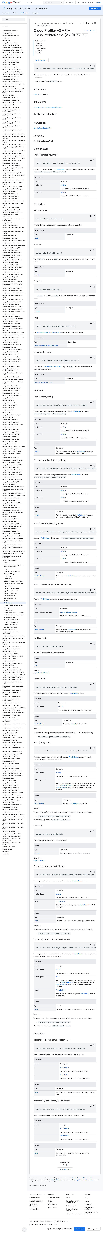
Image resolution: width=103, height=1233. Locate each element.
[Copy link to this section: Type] (40, 318)
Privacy (42, 1221)
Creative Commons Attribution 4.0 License (84, 1178)
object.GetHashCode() (41, 673)
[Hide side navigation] (24, 1229)
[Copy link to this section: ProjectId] (44, 281)
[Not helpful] (94, 23)
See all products (34, 1198)
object (36, 94)
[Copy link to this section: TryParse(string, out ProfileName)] (67, 866)
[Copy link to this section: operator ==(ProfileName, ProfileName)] (72, 1040)
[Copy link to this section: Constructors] (51, 149)
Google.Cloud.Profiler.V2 (42, 128)
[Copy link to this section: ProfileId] (43, 245)
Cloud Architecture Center (72, 1210)
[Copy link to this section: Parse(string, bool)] (52, 742)
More (28, 2)
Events (87, 1201)
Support (50, 1201)
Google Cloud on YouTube (90, 1208)
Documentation (44, 23)
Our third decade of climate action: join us (44, 1224)
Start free (94, 9)
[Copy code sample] (94, 65)
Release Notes (52, 1204)
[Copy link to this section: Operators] (48, 1034)
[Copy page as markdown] (83, 35)
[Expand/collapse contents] (44, 41)
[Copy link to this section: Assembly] (46, 136)
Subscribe (79, 1229)
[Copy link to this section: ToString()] (44, 826)
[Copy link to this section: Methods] (46, 391)
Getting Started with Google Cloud (72, 1201)
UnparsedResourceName (52, 367)
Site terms (50, 1221)
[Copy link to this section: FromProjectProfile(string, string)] (66, 523)
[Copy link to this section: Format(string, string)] (55, 397)
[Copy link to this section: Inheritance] (48, 89)
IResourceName (39, 107)
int (35, 666)
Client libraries (41, 8)
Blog (86, 1198)
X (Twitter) (88, 1204)
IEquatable (49, 107)
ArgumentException (62, 787)
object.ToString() (39, 860)
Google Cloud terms (61, 1221)
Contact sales (33, 1209)
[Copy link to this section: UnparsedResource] (53, 352)
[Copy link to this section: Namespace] (49, 123)
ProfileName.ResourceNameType (48, 332)
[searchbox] (13, 19)
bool (36, 238)
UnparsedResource (67, 785)
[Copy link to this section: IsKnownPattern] (50, 210)
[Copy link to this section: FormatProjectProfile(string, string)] (68, 460)
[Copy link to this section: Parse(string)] (47, 679)
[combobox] (53, 2)
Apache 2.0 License (57, 1180)
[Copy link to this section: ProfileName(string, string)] (60, 155)
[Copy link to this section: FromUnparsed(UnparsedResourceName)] (74, 584)
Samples (35, 13)
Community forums (54, 1198)
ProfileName (57, 107)
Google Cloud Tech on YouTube (91, 1213)
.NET (29, 8)
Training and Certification (74, 1214)
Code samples (70, 1206)
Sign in (98, 2)
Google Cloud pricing (35, 1201)
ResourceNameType (51, 346)
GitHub (68, 1198)
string (63, 185)
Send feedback (88, 31)
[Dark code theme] (90, 65)
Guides (15, 13)
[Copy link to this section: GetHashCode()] (50, 638)
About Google (33, 1221)
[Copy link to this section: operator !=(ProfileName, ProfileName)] (72, 1101)
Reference (25, 13)
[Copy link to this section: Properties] (48, 204)
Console (71, 2)
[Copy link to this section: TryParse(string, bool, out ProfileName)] (72, 939)
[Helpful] (91, 23)
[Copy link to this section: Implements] (48, 102)
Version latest (41, 60)
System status (52, 1207)
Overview (5, 13)
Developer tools (56, 23)
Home (35, 23)
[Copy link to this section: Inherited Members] (59, 114)
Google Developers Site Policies (83, 1180)
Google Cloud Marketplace (33, 1205)
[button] (13, 560)
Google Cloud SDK (15, 8)
